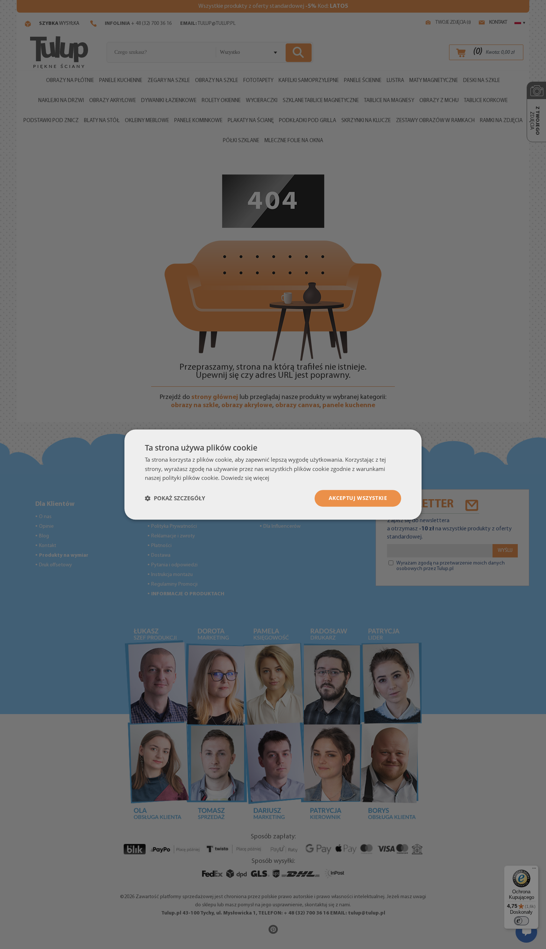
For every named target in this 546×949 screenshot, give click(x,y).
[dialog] (273, 474)
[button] (175, 498)
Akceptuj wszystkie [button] (358, 497)
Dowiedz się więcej (245, 478)
